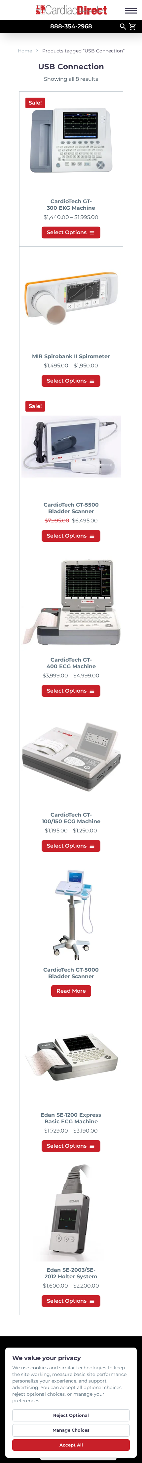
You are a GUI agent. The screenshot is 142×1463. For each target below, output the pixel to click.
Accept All (71, 1444)
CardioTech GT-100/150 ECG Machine (71, 818)
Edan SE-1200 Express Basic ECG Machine (71, 1118)
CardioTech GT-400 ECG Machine (71, 663)
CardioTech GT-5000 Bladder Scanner (71, 973)
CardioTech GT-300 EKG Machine (71, 204)
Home (25, 51)
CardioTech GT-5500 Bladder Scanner (71, 508)
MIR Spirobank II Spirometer (71, 356)
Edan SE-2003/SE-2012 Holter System (71, 1273)
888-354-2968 (71, 26)
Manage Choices (71, 1430)
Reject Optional (71, 1415)
